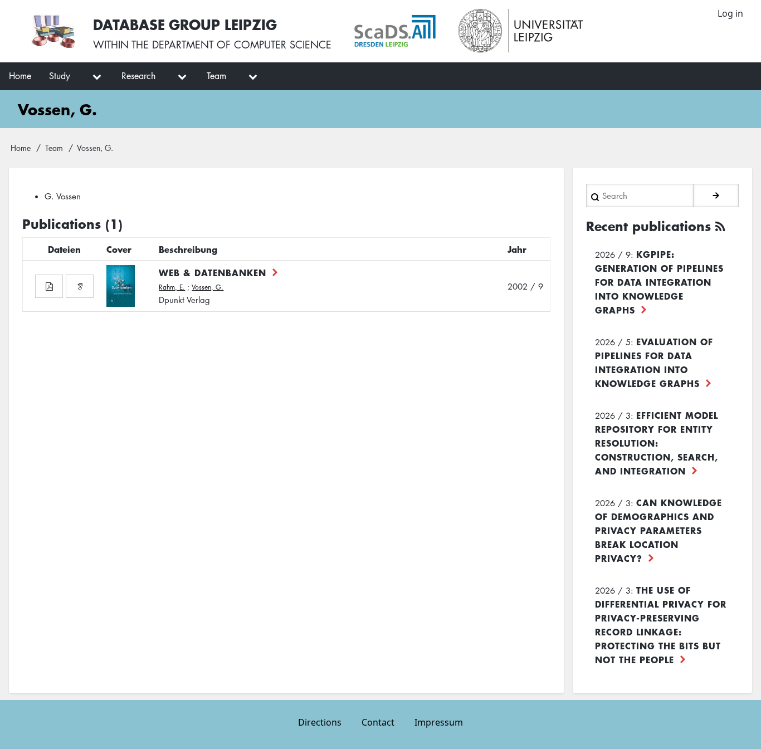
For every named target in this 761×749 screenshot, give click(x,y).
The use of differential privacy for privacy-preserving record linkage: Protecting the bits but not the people (660, 624)
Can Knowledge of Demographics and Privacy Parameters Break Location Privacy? (658, 530)
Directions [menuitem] (320, 722)
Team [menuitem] (216, 76)
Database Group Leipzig (185, 24)
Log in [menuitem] (730, 13)
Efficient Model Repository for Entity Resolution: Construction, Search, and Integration (656, 442)
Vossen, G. (207, 287)
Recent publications (648, 226)
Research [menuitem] (138, 76)
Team (54, 147)
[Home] (53, 31)
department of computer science (241, 44)
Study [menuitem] (59, 76)
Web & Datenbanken (212, 272)
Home (21, 147)
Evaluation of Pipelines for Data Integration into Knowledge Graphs (654, 362)
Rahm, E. (172, 287)
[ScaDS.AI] (395, 31)
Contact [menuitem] (378, 722)
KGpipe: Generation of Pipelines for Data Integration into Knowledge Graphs (659, 281)
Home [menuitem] (20, 76)
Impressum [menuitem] (438, 722)
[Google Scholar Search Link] (80, 286)
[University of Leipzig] (521, 31)
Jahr (517, 249)
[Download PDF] (49, 286)
